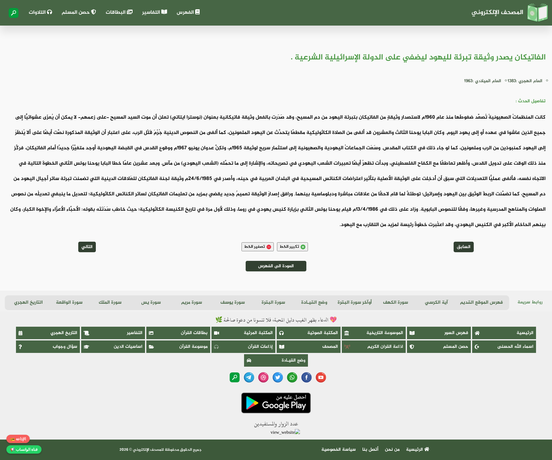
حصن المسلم (76, 12)
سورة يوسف (232, 303)
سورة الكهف (395, 303)
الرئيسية (525, 333)
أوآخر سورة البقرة (355, 303)
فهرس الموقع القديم (481, 303)
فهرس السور (456, 333)
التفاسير (151, 12)
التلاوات (38, 12)
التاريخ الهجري (28, 303)
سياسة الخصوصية (338, 449)
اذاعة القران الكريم (385, 346)
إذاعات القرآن (260, 346)
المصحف (330, 346)
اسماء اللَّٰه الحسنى (515, 346)
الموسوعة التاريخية (384, 333)
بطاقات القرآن (194, 333)
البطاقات (116, 12)
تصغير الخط (254, 246)
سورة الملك (110, 303)
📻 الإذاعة (18, 439)
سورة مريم (191, 303)
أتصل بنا (370, 449)
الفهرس (186, 12)
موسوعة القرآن (193, 346)
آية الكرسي (436, 303)
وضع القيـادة (314, 303)
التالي (87, 247)
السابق (464, 247)
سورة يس (151, 303)
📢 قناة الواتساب (24, 449)
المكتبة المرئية (258, 333)
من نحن (392, 449)
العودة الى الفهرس (276, 266)
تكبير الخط (289, 246)
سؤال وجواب (65, 346)
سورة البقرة (273, 303)
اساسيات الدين (128, 346)
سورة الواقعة (69, 303)
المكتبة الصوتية (322, 333)
